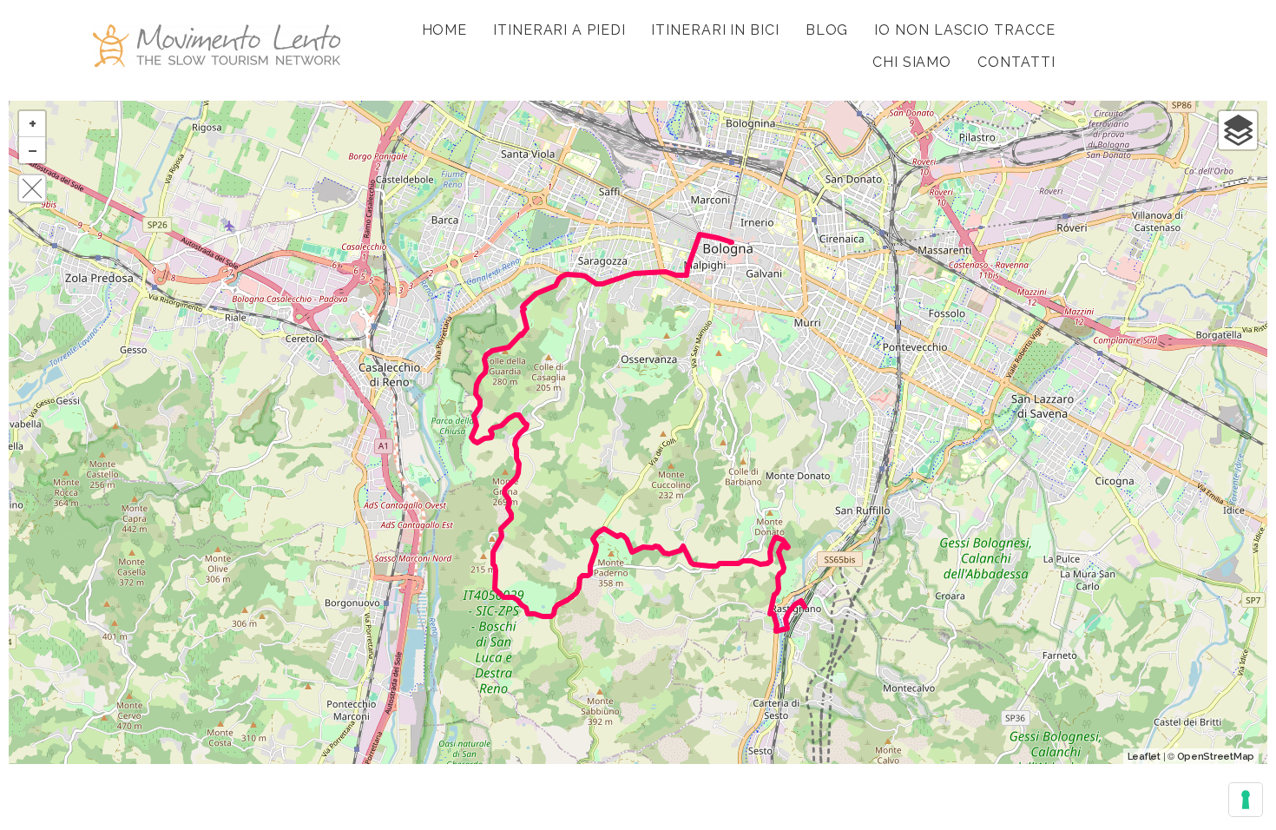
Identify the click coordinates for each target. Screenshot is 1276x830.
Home (445, 30)
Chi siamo (911, 62)
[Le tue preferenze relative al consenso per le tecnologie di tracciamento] (1245, 799)
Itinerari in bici (715, 30)
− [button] (33, 150)
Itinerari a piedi (559, 30)
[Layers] (1238, 130)
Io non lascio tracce (964, 30)
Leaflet (1144, 756)
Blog (827, 30)
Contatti (1016, 62)
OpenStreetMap (1216, 756)
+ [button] (32, 124)
